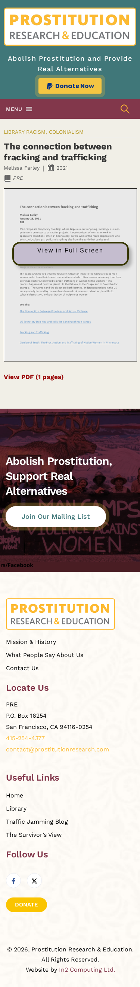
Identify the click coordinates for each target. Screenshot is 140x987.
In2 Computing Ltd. (87, 969)
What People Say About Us (44, 654)
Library (14, 132)
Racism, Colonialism (55, 132)
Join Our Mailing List (56, 516)
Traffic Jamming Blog (37, 821)
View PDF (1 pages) (34, 377)
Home (14, 795)
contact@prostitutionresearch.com (57, 749)
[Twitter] (34, 880)
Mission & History (31, 641)
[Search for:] (125, 109)
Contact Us (22, 668)
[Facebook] (13, 880)
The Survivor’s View (34, 834)
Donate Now (74, 86)
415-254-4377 (25, 738)
